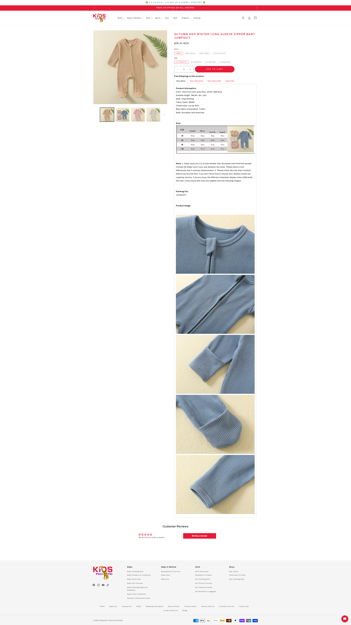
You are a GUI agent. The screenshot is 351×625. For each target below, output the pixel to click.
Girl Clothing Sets (202, 579)
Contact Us (126, 606)
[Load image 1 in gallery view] (107, 115)
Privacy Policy (190, 606)
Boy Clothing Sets (236, 579)
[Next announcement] (257, 8)
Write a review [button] (199, 536)
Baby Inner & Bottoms (136, 594)
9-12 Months (181, 62)
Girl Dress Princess (203, 583)
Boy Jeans (233, 571)
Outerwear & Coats (237, 575)
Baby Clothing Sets (135, 571)
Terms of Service (170, 610)
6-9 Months (225, 62)
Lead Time (230, 81)
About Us (113, 606)
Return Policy (174, 606)
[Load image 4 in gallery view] (153, 115)
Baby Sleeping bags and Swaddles (137, 589)
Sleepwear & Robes (203, 575)
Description (180, 81)
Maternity (165, 579)
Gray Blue (190, 53)
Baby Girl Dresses (135, 583)
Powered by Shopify (115, 620)
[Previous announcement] (94, 8)
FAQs (138, 606)
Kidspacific (103, 620)
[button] (121, 18)
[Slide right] (164, 115)
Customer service (226, 606)
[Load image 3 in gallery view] (138, 115)
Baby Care (165, 575)
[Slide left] (96, 115)
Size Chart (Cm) (196, 81)
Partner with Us (208, 606)
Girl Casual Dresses (204, 587)
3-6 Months (211, 62)
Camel (178, 53)
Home (102, 606)
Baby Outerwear (134, 579)
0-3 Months (196, 62)
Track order (244, 606)
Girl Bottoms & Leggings (205, 591)
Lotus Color (220, 53)
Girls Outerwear (202, 571)
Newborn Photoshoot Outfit (138, 598)
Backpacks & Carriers (170, 571)
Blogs (185, 610)
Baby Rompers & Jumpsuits (139, 575)
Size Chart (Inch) (214, 81)
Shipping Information (154, 606)
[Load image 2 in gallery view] (122, 115)
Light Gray (204, 53)
